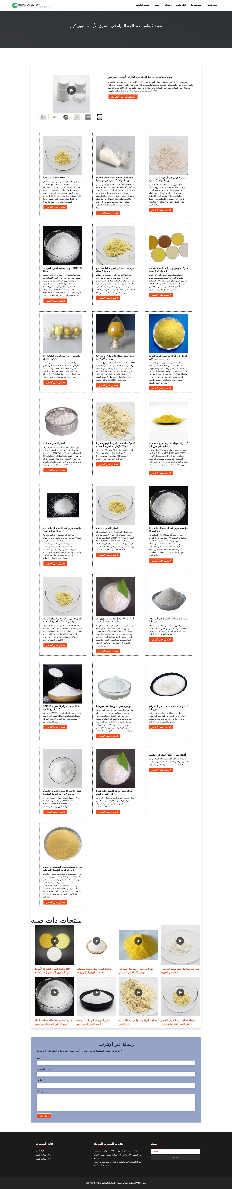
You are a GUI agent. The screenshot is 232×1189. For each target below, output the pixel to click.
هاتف (40, 1080)
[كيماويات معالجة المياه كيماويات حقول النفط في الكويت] (180, 945)
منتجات (167, 5)
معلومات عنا (196, 5)
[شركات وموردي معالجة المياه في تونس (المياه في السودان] (138, 945)
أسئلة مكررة (181, 5)
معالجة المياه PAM (43, 1159)
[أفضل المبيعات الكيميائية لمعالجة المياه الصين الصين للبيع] (96, 996)
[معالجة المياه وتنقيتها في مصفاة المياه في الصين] (138, 996)
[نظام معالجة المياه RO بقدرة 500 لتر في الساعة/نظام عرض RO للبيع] (54, 996)
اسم (40, 1057)
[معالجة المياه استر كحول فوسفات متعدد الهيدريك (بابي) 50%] (96, 945)
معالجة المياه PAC (43, 1155)
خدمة (157, 5)
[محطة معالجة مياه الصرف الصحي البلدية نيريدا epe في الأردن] (180, 996)
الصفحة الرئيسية (142, 5)
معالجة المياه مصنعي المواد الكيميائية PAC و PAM (124, 1183)
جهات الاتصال (212, 5)
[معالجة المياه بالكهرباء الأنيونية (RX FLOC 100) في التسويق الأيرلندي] (54, 945)
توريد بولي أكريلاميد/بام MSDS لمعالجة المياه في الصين (116, 1151)
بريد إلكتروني (44, 1069)
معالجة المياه (41, 1151)
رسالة (40, 1091)
